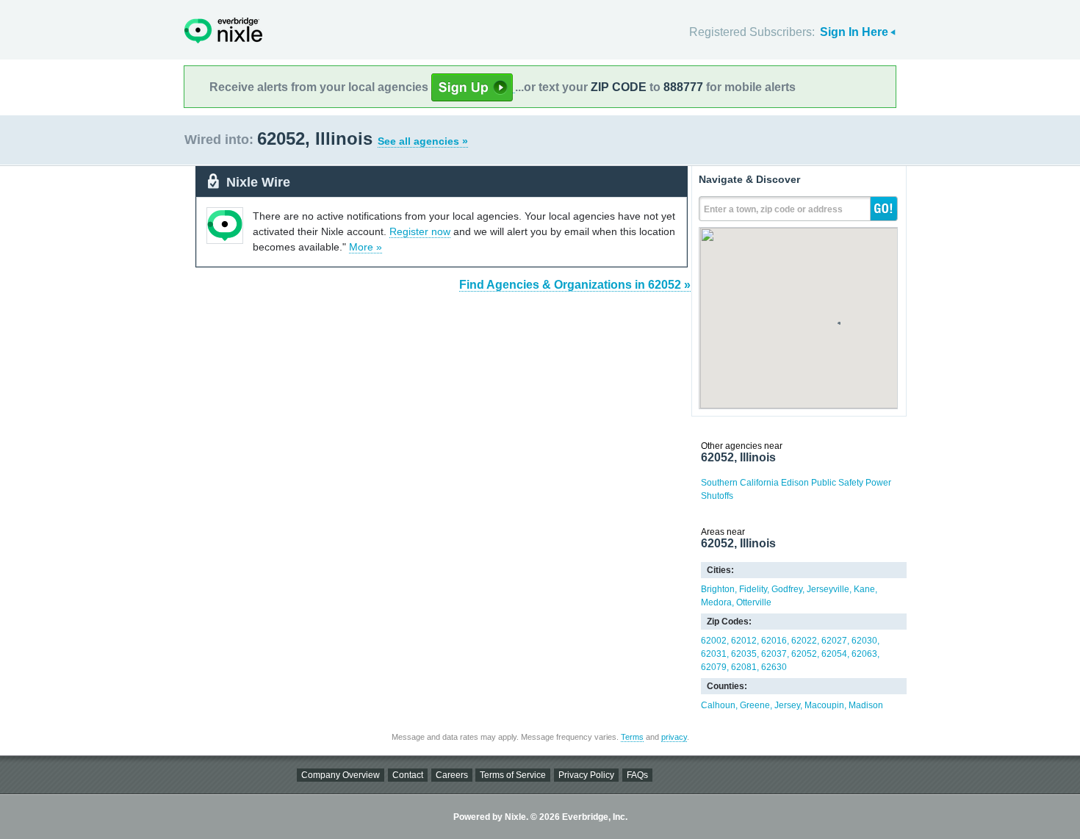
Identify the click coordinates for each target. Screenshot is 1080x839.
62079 (714, 667)
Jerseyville (828, 589)
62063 (864, 654)
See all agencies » (423, 141)
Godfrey (786, 589)
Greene (755, 705)
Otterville (753, 602)
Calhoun (718, 705)
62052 (804, 654)
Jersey (787, 705)
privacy (674, 736)
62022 (804, 640)
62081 (744, 667)
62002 (714, 640)
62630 (774, 667)
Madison (866, 705)
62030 (864, 640)
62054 (834, 654)
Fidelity (753, 589)
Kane (864, 589)
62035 (744, 654)
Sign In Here (854, 32)
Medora (716, 602)
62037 (774, 654)
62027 (834, 640)
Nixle (223, 30)
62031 (714, 654)
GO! (884, 208)
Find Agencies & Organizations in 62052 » (575, 284)
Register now (419, 231)
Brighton (718, 589)
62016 (774, 640)
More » (365, 247)
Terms (632, 736)
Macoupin (824, 705)
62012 (744, 640)
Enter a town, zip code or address (773, 209)
